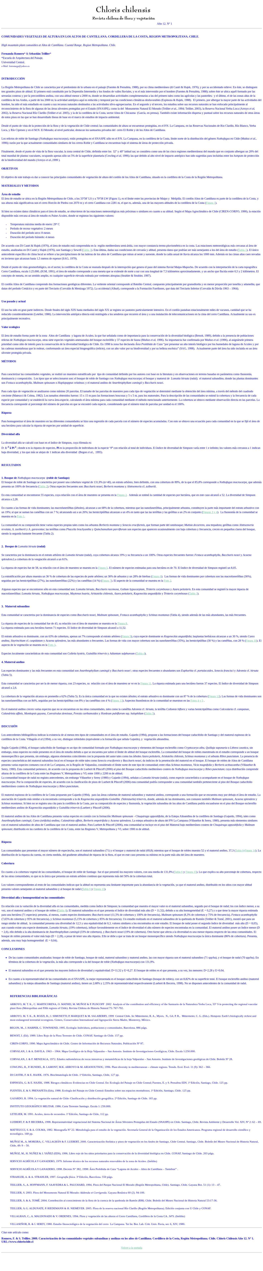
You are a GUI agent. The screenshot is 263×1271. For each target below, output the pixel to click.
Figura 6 (156, 576)
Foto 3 (51, 644)
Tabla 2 (43, 486)
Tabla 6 (239, 850)
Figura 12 (213, 696)
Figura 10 (251, 640)
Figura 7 (106, 580)
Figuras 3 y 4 (210, 512)
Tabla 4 (140, 653)
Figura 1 (210, 202)
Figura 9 (126, 636)
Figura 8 (122, 623)
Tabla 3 (193, 593)
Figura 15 (191, 871)
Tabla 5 (149, 713)
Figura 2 (122, 494)
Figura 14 (250, 850)
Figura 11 (145, 683)
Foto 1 (20, 516)
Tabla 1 (87, 249)
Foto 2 (167, 580)
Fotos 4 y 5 (197, 700)
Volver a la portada (131, 1247)
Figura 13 (117, 700)
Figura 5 (103, 567)
